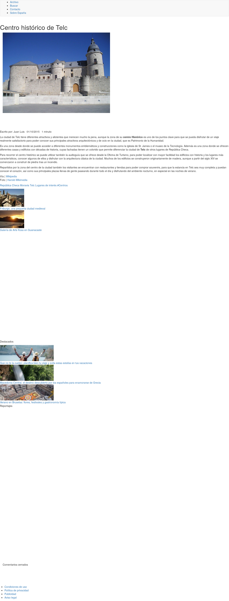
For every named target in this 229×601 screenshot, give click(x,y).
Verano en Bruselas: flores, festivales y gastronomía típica (33, 402)
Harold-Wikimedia (17, 180)
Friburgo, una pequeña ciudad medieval (22, 208)
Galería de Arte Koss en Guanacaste (21, 230)
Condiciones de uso (15, 586)
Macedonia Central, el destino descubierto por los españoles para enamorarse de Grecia (50, 382)
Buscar (14, 5)
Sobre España (18, 12)
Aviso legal (10, 597)
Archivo (14, 2)
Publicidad (10, 594)
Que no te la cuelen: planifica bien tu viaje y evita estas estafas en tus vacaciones (46, 363)
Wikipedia (11, 176)
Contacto (15, 9)
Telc (32, 185)
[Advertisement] (87, 121)
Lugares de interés (46, 185)
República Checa (9, 185)
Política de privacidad (16, 590)
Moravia (24, 185)
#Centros (62, 185)
